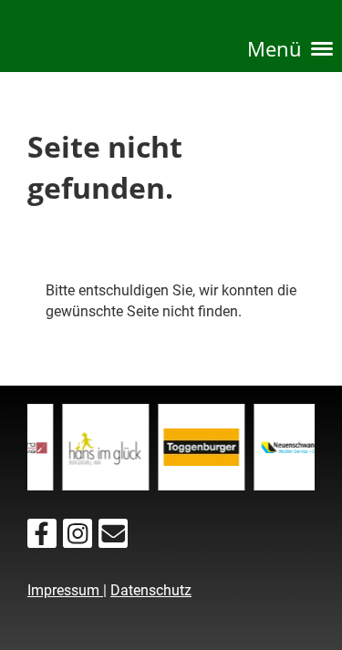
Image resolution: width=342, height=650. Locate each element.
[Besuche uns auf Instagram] (77, 538)
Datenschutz (151, 590)
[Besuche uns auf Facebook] (42, 538)
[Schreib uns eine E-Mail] (113, 538)
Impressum (65, 590)
